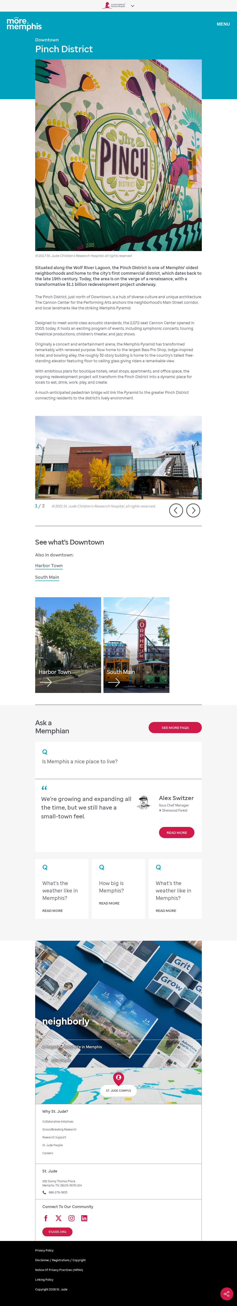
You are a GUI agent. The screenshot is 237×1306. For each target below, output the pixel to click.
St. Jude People (52, 1145)
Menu (223, 24)
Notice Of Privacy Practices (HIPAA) (59, 1270)
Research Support (54, 1137)
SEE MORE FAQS (175, 727)
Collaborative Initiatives (57, 1121)
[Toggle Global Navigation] (132, 5)
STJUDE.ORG (57, 1232)
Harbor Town (49, 565)
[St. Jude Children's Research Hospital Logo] (114, 6)
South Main (47, 577)
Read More (177, 832)
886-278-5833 (58, 1192)
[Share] (226, 1293)
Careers (47, 1153)
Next (193, 510)
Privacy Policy (44, 1250)
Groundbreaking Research (59, 1129)
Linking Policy (44, 1280)
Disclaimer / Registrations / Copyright (60, 1260)
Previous (176, 510)
